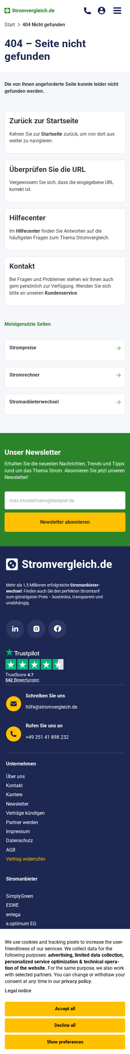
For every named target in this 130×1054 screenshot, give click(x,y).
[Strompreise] (65, 350)
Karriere (14, 794)
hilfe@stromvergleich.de (51, 707)
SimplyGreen (19, 896)
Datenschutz (19, 840)
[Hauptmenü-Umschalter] (117, 10)
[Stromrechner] (65, 377)
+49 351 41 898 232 (47, 737)
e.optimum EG (21, 923)
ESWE (12, 905)
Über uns (15, 776)
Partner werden (22, 822)
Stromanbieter (21, 879)
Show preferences (65, 1042)
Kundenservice (61, 293)
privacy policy (76, 981)
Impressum (18, 831)
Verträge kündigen (25, 813)
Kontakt (14, 785)
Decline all (65, 1025)
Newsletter (17, 804)
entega (13, 914)
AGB (10, 850)
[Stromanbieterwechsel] (65, 404)
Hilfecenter (28, 231)
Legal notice (18, 991)
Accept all (65, 1008)
